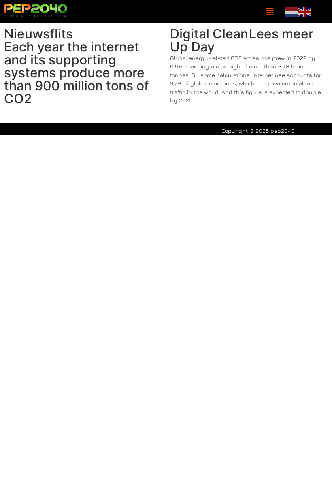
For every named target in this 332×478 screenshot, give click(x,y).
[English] (305, 11)
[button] (269, 11)
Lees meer (281, 34)
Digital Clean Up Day (209, 40)
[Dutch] (291, 11)
